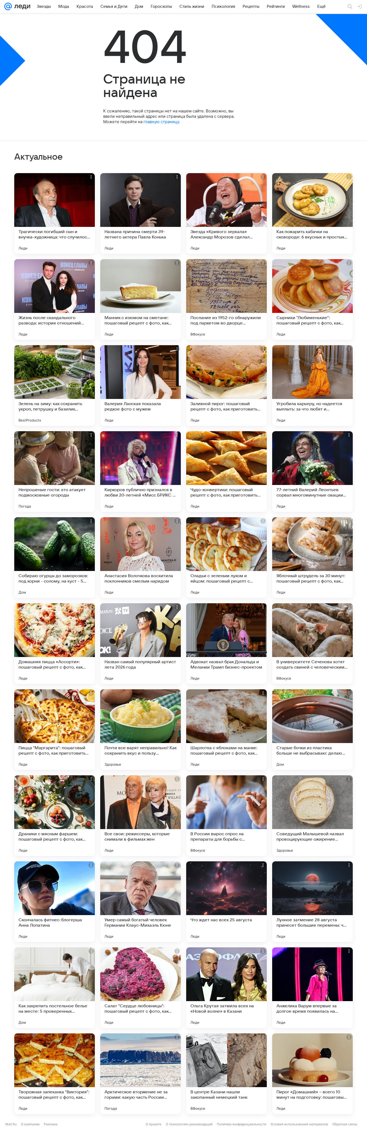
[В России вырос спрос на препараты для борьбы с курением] (226, 815)
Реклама (50, 1124)
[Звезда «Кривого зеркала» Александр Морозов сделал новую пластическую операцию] (226, 213)
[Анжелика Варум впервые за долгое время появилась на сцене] (312, 987)
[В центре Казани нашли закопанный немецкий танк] (226, 1073)
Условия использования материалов (299, 1124)
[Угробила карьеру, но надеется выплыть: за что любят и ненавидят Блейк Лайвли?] (312, 385)
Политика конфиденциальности (241, 1124)
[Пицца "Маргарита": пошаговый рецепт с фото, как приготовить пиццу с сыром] (54, 729)
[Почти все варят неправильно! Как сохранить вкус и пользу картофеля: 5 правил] (140, 729)
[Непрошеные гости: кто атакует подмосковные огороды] (54, 471)
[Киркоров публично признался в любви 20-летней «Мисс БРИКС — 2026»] (140, 471)
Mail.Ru (11, 1124)
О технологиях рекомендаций (189, 1124)
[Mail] (8, 6)
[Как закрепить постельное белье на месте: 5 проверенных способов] (54, 987)
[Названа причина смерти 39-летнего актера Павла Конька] (140, 213)
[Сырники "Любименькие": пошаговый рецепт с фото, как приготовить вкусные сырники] (312, 299)
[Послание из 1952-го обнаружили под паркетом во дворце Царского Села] (226, 299)
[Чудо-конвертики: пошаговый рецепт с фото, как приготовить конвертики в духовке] (226, 471)
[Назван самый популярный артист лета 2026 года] (140, 643)
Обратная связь (344, 1124)
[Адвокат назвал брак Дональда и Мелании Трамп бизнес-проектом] (226, 643)
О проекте (153, 1124)
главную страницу (161, 121)
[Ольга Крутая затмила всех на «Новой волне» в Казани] (226, 987)
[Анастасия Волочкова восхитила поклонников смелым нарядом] (140, 557)
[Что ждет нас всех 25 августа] (226, 901)
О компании (30, 1124)
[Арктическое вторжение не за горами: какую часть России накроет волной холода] (140, 1073)
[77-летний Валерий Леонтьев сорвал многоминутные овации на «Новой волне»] (312, 471)
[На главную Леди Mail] (21, 6)
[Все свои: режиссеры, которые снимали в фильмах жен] (140, 815)
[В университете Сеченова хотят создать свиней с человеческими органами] (312, 643)
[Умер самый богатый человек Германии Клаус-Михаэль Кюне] (140, 901)
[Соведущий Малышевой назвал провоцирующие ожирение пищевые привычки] (312, 815)
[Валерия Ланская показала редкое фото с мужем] (140, 385)
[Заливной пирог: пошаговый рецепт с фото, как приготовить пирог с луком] (226, 385)
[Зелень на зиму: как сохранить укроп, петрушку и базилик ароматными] (54, 385)
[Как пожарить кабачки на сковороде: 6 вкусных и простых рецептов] (312, 213)
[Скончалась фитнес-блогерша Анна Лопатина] (54, 901)
